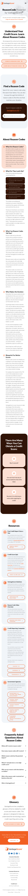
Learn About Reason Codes (13, 66)
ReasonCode (14, 879)
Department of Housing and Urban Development (15, 694)
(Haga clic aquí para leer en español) (14, 19)
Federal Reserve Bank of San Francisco (14, 711)
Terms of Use (17, 892)
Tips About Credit (14, 865)
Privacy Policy (10, 892)
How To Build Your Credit (14, 861)
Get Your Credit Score (14, 885)
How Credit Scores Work (14, 859)
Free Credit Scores (14, 873)
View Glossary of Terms (13, 824)
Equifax (15, 666)
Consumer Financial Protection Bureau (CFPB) (15, 718)
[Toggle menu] (25, 3)
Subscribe (13, 840)
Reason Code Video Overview (15, 621)
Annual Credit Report (14, 547)
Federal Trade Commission (14, 700)
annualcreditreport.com (19, 540)
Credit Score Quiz (15, 574)
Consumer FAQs (14, 863)
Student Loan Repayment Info (14, 867)
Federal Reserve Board (14, 705)
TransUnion (15, 674)
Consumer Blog (14, 877)
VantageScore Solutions (14, 597)
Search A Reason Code (12, 61)
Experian (15, 670)
